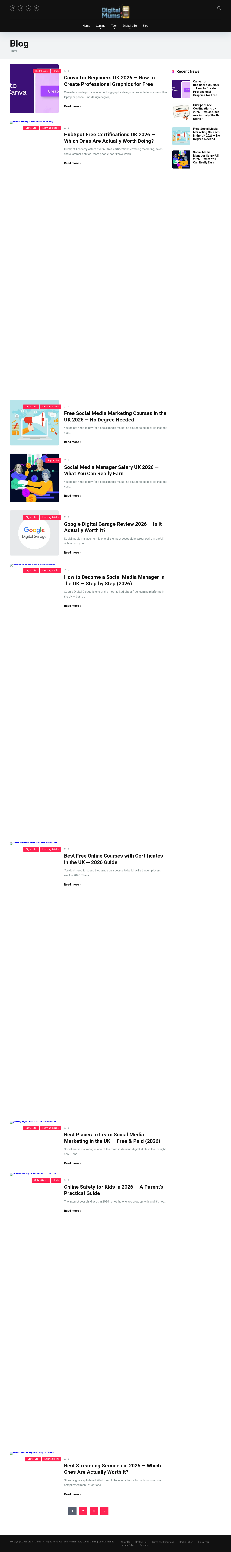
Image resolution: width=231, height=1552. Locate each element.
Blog (145, 25)
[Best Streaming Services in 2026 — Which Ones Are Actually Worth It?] (34, 1453)
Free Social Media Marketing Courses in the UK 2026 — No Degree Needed (206, 134)
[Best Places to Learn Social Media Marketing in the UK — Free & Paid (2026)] (34, 1122)
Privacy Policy (128, 1545)
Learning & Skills (50, 128)
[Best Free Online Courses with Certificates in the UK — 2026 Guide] (34, 977)
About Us (125, 1542)
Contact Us (141, 1542)
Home (86, 25)
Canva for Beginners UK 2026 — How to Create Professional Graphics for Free (206, 88)
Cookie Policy (186, 1542)
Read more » (72, 106)
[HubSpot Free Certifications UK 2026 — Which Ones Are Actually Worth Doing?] (34, 256)
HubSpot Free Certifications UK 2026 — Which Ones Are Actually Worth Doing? (206, 112)
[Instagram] (20, 8)
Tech (56, 71)
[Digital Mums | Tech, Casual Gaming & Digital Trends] (115, 12)
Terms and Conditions (163, 1542)
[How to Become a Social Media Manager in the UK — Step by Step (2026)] (34, 699)
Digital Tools (41, 71)
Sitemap (144, 1545)
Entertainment (51, 1459)
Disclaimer (203, 1542)
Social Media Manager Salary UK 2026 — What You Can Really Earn (206, 157)
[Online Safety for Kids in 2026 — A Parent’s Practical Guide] (34, 1308)
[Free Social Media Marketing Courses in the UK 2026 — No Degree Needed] (34, 422)
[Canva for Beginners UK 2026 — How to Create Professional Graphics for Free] (34, 88)
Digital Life (31, 128)
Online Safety (41, 1180)
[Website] (36, 8)
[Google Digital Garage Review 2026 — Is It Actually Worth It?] (34, 533)
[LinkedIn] (28, 8)
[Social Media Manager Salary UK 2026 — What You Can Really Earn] (34, 478)
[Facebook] (12, 8)
